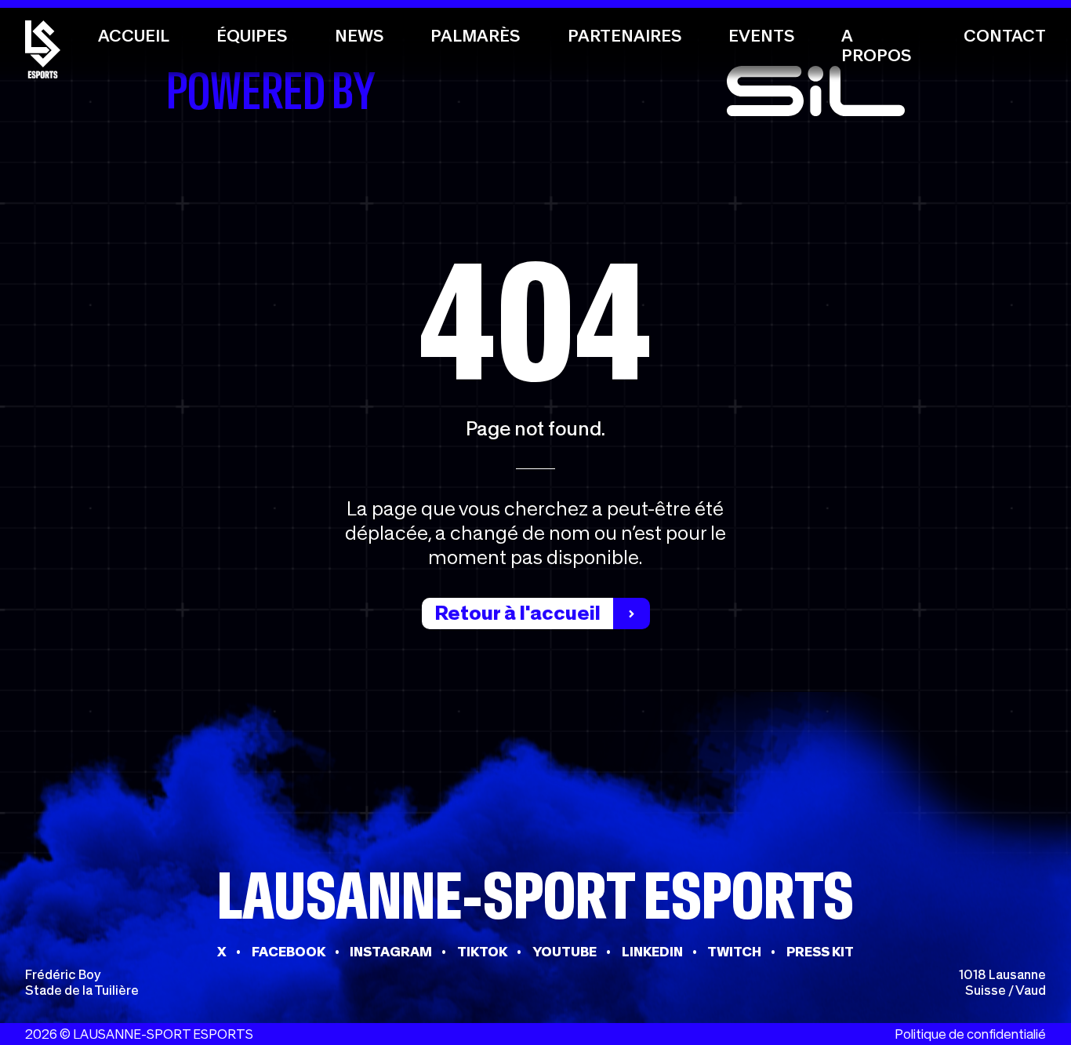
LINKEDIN (652, 951)
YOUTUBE (564, 951)
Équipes (251, 36)
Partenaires (624, 36)
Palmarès (475, 36)
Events (761, 36)
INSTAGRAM (391, 951)
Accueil (133, 36)
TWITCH (734, 951)
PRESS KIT (820, 951)
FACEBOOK (288, 951)
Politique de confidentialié (970, 1034)
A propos (876, 45)
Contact (1005, 36)
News (359, 36)
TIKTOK (482, 951)
